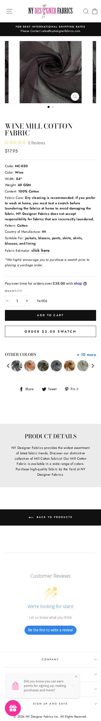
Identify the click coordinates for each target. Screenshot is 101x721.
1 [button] (49, 107)
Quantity (14, 291)
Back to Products (54, 517)
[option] (50, 29)
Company (50, 659)
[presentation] (8, 365)
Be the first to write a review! (50, 630)
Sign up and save (50, 704)
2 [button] (53, 107)
